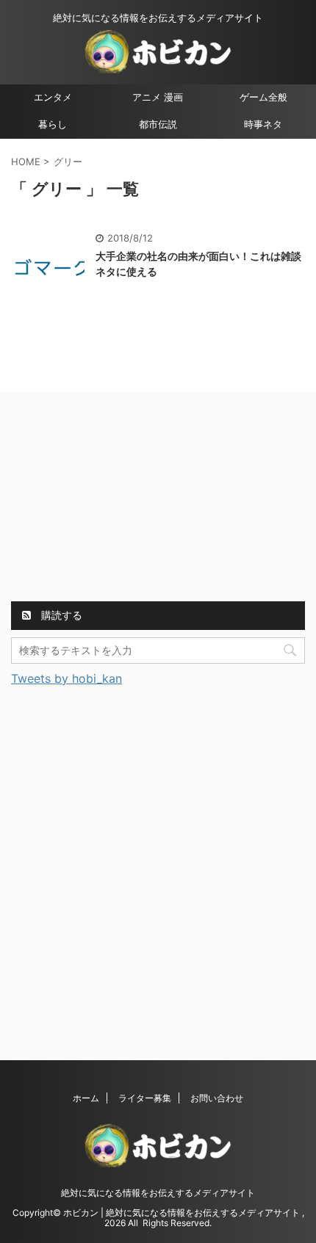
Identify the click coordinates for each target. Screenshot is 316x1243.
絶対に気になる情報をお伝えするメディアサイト (158, 1192)
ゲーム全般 (263, 97)
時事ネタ (263, 124)
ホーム (86, 1098)
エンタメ (53, 97)
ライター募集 (144, 1098)
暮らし (52, 124)
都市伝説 (158, 124)
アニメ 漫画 (157, 97)
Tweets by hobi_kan (66, 678)
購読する (60, 615)
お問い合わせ (216, 1098)
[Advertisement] (121, 499)
